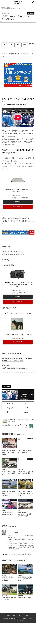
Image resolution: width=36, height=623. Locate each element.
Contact (14, 615)
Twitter (6, 554)
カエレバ (20, 195)
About (8, 615)
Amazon (17, 201)
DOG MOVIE (7, 386)
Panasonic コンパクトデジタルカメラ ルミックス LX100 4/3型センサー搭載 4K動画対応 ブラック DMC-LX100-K (18, 285)
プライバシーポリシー (23, 615)
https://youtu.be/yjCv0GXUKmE (13, 104)
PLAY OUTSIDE (13, 533)
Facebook (14, 554)
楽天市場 (16, 206)
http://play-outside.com (14, 353)
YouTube (29, 554)
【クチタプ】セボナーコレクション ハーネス (17, 334)
